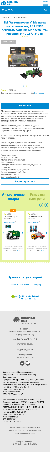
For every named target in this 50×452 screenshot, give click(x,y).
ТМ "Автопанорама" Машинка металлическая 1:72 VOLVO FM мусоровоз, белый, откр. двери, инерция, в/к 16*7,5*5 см (13, 218)
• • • (11, 18)
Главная (4, 18)
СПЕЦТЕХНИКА (22, 18)
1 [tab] (23, 86)
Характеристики (25, 181)
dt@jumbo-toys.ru (25, 344)
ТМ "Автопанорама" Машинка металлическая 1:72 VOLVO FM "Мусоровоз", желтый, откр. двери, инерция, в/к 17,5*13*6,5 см (37, 218)
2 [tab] (25, 86)
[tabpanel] (25, 61)
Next (22, 233)
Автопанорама (9, 223)
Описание (25, 105)
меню (45, 2)
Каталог (6, 10)
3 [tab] (26, 86)
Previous (41, 205)
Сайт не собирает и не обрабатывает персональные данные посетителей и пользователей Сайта (25, 431)
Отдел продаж (25, 350)
